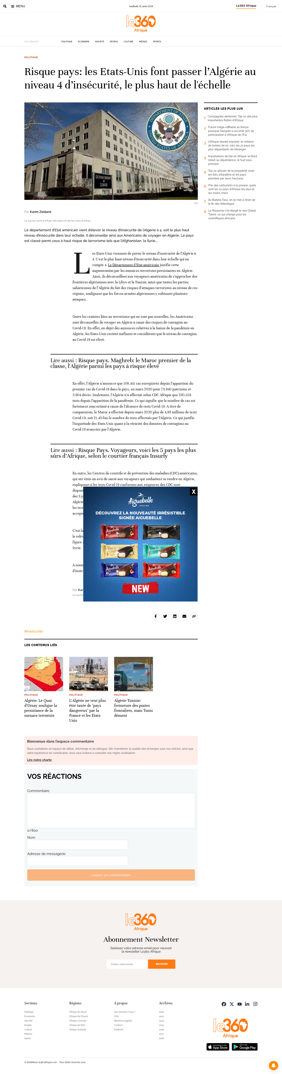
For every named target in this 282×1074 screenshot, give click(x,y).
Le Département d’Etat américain (133, 265)
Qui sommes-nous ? (124, 1012)
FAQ (116, 1016)
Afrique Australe (77, 1029)
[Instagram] (255, 1003)
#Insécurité (33, 631)
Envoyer (162, 964)
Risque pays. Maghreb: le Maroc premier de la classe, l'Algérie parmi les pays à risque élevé (120, 363)
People (114, 41)
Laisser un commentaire (111, 875)
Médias (143, 41)
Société (99, 41)
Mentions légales (123, 1020)
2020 (161, 1020)
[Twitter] (231, 1003)
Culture (128, 41)
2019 (161, 1025)
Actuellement (31, 41)
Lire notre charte (39, 760)
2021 (161, 1016)
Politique (66, 41)
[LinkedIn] (247, 1003)
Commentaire (38, 791)
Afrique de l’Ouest (78, 1016)
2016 (161, 1038)
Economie (83, 41)
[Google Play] (245, 1046)
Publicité (118, 1029)
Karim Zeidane (40, 212)
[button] (273, 1065)
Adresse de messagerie (46, 854)
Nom (31, 837)
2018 (161, 1029)
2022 (161, 1012)
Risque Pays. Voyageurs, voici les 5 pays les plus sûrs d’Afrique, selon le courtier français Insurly (123, 453)
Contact (118, 1025)
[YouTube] (239, 1003)
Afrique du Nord (77, 1012)
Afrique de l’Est (77, 1025)
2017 (161, 1034)
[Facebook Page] (224, 1003)
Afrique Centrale (78, 1020)
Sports (157, 41)
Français (271, 6)
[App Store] (217, 1046)
